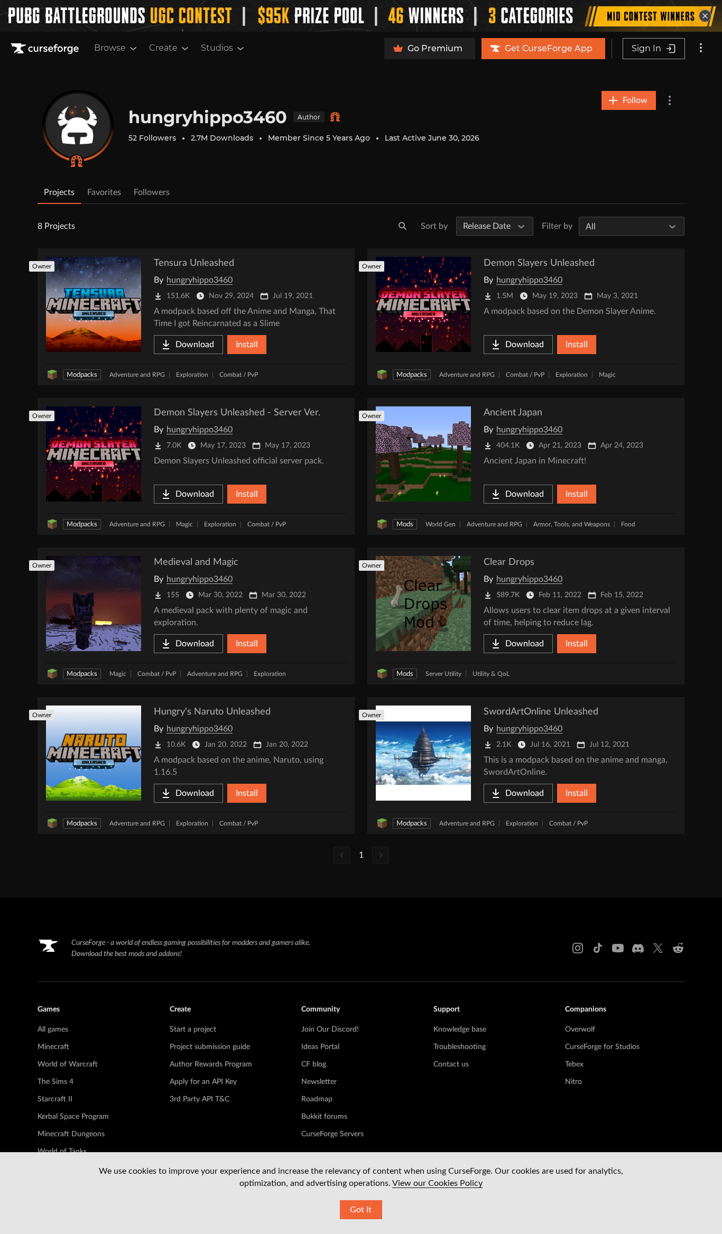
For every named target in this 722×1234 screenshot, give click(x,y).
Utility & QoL (491, 674)
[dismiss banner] (705, 16)
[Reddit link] (678, 948)
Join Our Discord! (330, 1029)
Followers (152, 192)
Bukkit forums (324, 1116)
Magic (607, 375)
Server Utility (443, 674)
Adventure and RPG (137, 375)
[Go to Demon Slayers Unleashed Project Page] (525, 316)
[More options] (700, 48)
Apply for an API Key (203, 1081)
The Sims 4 (55, 1081)
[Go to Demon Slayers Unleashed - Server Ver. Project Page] (196, 466)
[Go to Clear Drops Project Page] (525, 616)
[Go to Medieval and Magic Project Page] (196, 616)
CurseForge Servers (332, 1134)
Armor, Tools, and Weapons (571, 524)
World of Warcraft (68, 1064)
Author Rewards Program (211, 1064)
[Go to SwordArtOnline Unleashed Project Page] (525, 765)
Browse (110, 48)
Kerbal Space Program (73, 1116)
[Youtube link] (618, 948)
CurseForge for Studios (602, 1047)
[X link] (658, 948)
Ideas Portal (320, 1047)
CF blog (313, 1064)
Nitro (573, 1081)
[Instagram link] (577, 948)
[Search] (402, 226)
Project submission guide (210, 1047)
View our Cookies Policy (437, 1183)
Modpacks (82, 375)
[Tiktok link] (597, 948)
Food (628, 524)
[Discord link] (638, 948)
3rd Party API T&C (199, 1099)
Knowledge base (459, 1029)
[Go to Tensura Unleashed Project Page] (196, 316)
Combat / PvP (238, 375)
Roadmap (316, 1099)
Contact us (451, 1064)
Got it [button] (361, 1209)
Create (163, 48)
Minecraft (53, 1047)
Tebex (574, 1064)
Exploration (192, 375)
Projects (59, 192)
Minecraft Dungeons (71, 1134)
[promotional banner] (361, 16)
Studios (217, 48)
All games (53, 1029)
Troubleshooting (459, 1047)
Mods (404, 524)
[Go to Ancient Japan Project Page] (525, 466)
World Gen (440, 524)
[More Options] (669, 100)
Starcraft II (55, 1099)
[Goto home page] (46, 48)
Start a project (193, 1029)
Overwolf (580, 1029)
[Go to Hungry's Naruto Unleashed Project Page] (196, 765)
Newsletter (319, 1081)
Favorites (104, 192)
